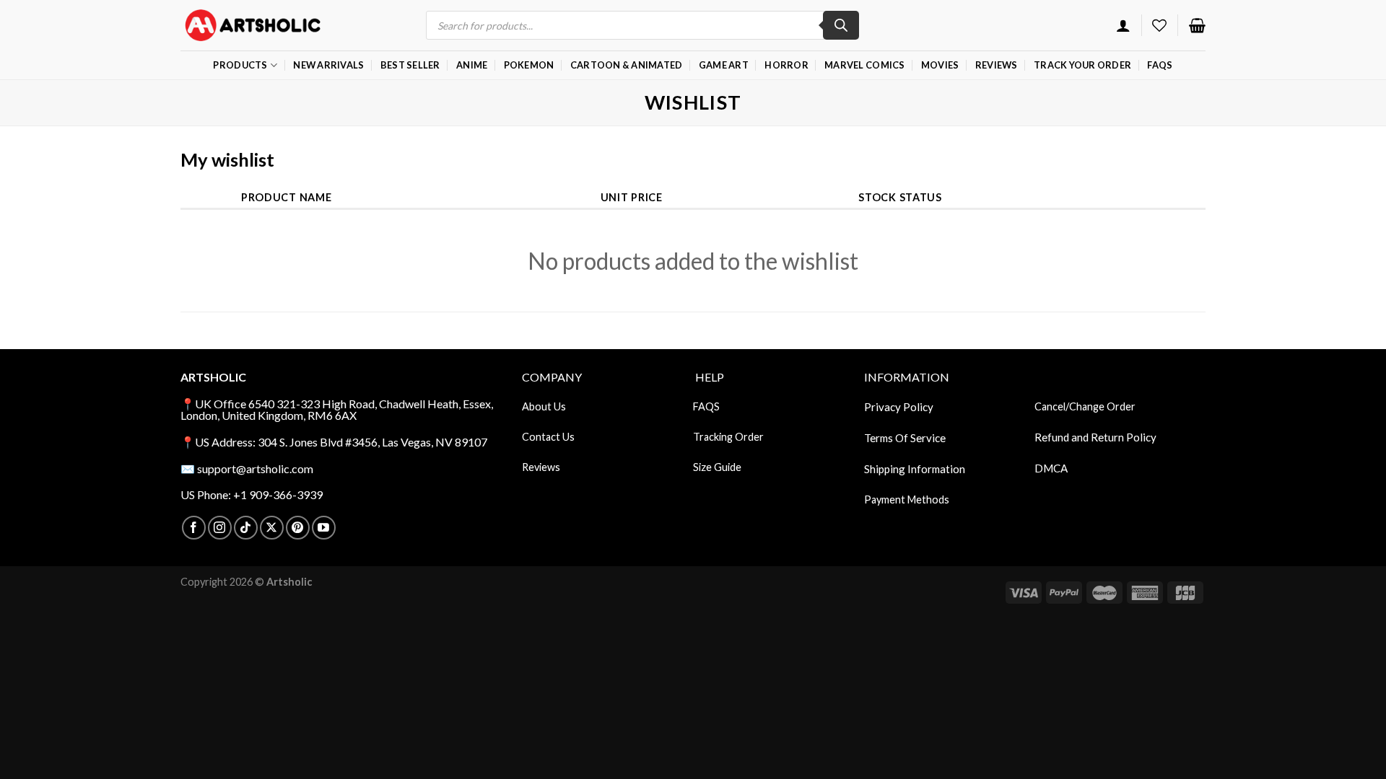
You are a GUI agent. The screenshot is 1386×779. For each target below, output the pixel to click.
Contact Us (548, 437)
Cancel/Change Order (1085, 406)
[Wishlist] (1159, 25)
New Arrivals (328, 65)
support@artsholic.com (255, 468)
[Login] (1123, 25)
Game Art (724, 65)
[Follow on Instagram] (220, 528)
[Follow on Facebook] (194, 528)
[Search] (841, 25)
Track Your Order (1082, 65)
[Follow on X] (272, 528)
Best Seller (410, 65)
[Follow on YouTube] (324, 528)
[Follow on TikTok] (246, 528)
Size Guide (717, 467)
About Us (544, 406)
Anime (471, 65)
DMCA (1051, 468)
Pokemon (529, 65)
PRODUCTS (240, 65)
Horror (786, 65)
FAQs (1159, 65)
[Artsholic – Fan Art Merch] (252, 25)
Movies (940, 65)
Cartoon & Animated (626, 65)
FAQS (706, 406)
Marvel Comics (864, 65)
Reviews (996, 65)
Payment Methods (906, 499)
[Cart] (1197, 25)
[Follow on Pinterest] (298, 528)
